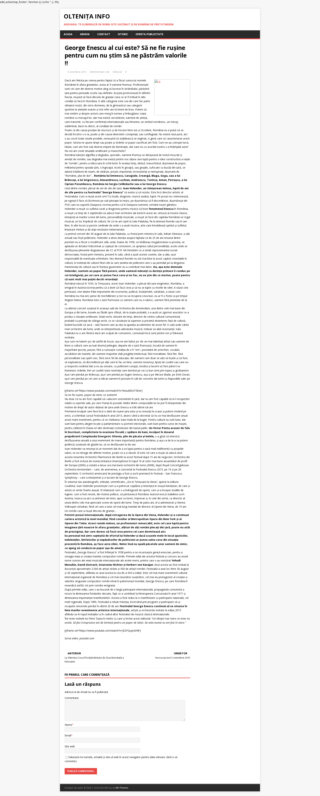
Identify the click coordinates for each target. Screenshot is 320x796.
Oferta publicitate (149, 34)
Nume (68, 724)
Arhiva (85, 34)
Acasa (68, 34)
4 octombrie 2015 (76, 71)
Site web (70, 746)
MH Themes (122, 787)
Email (68, 735)
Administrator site (99, 71)
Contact (103, 34)
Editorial (117, 71)
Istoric (123, 34)
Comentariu (72, 698)
